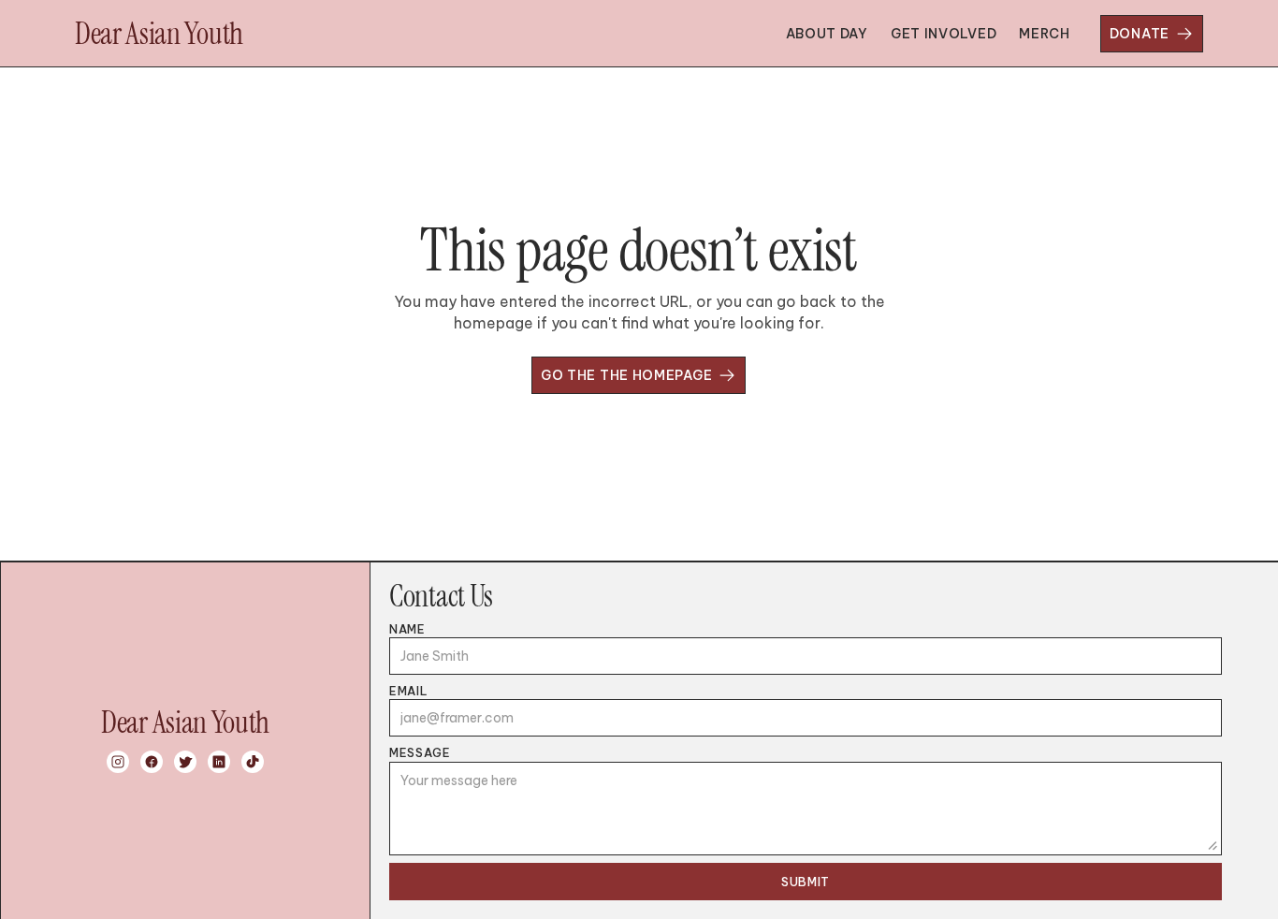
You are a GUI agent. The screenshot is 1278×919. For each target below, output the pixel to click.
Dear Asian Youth (159, 33)
